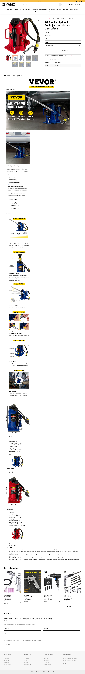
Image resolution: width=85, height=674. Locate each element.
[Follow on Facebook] (76, 1)
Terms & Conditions (48, 664)
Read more (69, 606)
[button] (38, 20)
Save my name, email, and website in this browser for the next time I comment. (23, 640)
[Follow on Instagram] (79, 1)
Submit (8, 644)
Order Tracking (27, 664)
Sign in (78, 4)
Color (46, 42)
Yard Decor (59, 9)
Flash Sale (49, 12)
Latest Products (35, 12)
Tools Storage (34, 9)
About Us (46, 658)
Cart (71, 4)
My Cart (25, 660)
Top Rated (43, 12)
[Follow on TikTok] (82, 1)
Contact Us (46, 660)
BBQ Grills (65, 9)
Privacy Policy (47, 662)
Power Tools (9, 9)
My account (26, 658)
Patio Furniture (51, 9)
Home (46, 18)
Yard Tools (27, 9)
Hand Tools (15, 9)
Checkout (26, 662)
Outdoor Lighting (73, 9)
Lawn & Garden (43, 9)
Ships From (48, 36)
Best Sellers (6, 662)
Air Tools (22, 9)
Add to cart (64, 50)
